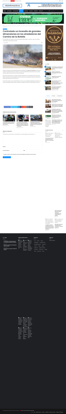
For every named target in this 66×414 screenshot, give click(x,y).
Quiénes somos (38, 412)
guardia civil (36, 247)
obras (35, 251)
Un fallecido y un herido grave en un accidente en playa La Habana (57, 67)
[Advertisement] (23, 95)
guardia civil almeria (42, 247)
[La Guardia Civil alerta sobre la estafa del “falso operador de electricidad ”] (9, 118)
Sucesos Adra (13, 25)
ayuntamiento (36, 242)
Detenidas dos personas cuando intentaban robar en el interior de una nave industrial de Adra (36, 124)
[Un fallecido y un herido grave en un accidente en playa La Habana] (48, 68)
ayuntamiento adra (42, 242)
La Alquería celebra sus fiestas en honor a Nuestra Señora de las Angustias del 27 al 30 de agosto (57, 111)
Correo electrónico (6, 150)
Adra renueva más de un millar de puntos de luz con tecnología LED (57, 100)
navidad (46, 249)
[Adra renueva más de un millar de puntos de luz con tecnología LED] (48, 101)
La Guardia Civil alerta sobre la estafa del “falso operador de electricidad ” (9, 123)
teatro (43, 251)
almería (42, 240)
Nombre (4, 146)
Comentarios (59, 95)
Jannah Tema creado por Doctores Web (27, 410)
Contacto (43, 412)
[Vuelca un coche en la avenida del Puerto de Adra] (48, 73)
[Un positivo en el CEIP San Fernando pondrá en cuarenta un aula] (48, 88)
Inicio (4, 25)
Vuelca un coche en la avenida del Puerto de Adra (57, 72)
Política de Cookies (52, 412)
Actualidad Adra (8, 25)
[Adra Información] (12, 5)
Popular (53, 95)
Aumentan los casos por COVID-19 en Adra (56, 77)
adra (35, 240)
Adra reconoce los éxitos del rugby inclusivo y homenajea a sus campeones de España (57, 105)
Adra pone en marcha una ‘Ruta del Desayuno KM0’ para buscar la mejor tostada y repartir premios (31, 0)
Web (24, 150)
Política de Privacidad (59, 412)
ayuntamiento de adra (37, 244)
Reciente (48, 95)
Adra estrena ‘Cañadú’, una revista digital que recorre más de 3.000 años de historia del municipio (57, 122)
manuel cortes (41, 249)
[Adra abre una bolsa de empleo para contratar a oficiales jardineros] (48, 117)
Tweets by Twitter (52, 240)
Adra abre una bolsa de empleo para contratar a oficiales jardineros (56, 116)
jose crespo (36, 249)
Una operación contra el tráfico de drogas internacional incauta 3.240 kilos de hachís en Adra (57, 82)
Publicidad (47, 412)
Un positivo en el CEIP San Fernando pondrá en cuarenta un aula (56, 87)
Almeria (38, 240)
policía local (39, 251)
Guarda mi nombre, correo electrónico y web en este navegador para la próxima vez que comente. (20, 154)
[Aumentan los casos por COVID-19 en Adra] (48, 78)
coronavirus (43, 244)
